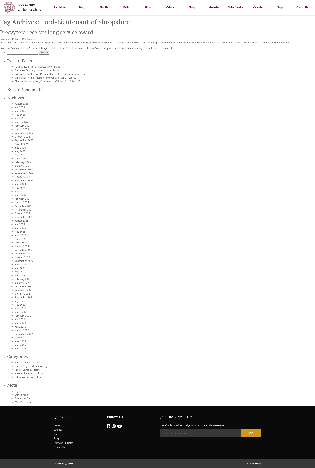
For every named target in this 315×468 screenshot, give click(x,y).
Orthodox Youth (92, 48)
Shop (280, 7)
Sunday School (143, 48)
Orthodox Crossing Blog (28, 377)
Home (57, 425)
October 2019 (22, 337)
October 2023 (22, 213)
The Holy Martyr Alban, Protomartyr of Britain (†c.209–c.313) (48, 81)
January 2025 (22, 166)
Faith (126, 7)
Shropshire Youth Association (117, 48)
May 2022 (20, 268)
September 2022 (24, 260)
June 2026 (20, 111)
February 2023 (23, 242)
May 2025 (20, 151)
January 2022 (22, 282)
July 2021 (20, 301)
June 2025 (20, 147)
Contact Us (302, 7)
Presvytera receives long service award (46, 32)
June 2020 (20, 323)
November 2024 (24, 173)
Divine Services (236, 7)
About (148, 7)
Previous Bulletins (63, 442)
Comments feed (23, 398)
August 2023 (21, 220)
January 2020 (22, 330)
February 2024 (23, 198)
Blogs (57, 438)
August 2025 (21, 144)
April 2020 (20, 326)
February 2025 (23, 162)
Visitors (170, 7)
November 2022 (24, 253)
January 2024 (22, 202)
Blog (81, 7)
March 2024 (21, 195)
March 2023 (21, 239)
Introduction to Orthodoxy (29, 373)
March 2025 (21, 158)
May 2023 (20, 231)
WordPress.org (23, 402)
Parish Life (60, 7)
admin (34, 39)
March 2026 (21, 122)
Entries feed (21, 394)
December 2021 (24, 286)
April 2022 (20, 271)
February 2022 (23, 279)
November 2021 (24, 290)
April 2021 (20, 308)
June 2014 (20, 348)
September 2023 (24, 217)
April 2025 (20, 155)
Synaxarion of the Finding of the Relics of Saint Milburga (45, 77)
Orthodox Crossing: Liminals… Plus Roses (37, 70)
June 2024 (20, 184)
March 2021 (21, 312)
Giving (192, 7)
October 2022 (22, 257)
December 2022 (24, 250)
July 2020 (20, 319)
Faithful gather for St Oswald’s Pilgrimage (37, 66)
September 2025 (24, 140)
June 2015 (20, 345)
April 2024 (20, 191)
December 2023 (24, 206)
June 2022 (20, 264)
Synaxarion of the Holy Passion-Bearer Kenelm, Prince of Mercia (50, 74)
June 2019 (20, 341)
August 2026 (21, 103)
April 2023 (20, 235)
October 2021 (22, 293)
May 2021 (20, 304)
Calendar (258, 7)
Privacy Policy (254, 463)
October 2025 (22, 136)
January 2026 (22, 129)
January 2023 (22, 246)
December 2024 (24, 169)
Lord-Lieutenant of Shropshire (66, 48)
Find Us (104, 7)
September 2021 (24, 297)
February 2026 (23, 125)
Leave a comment (162, 48)
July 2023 (20, 224)
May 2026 (20, 114)
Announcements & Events (25, 48)
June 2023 (20, 228)
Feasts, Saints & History (27, 369)
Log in (18, 391)
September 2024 (24, 180)
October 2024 (22, 176)
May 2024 (20, 187)
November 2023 (24, 209)
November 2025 (24, 133)
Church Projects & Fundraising (31, 366)
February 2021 (23, 315)
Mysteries (214, 7)
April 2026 (20, 118)
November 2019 (24, 334)
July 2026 (20, 107)
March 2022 (21, 275)
